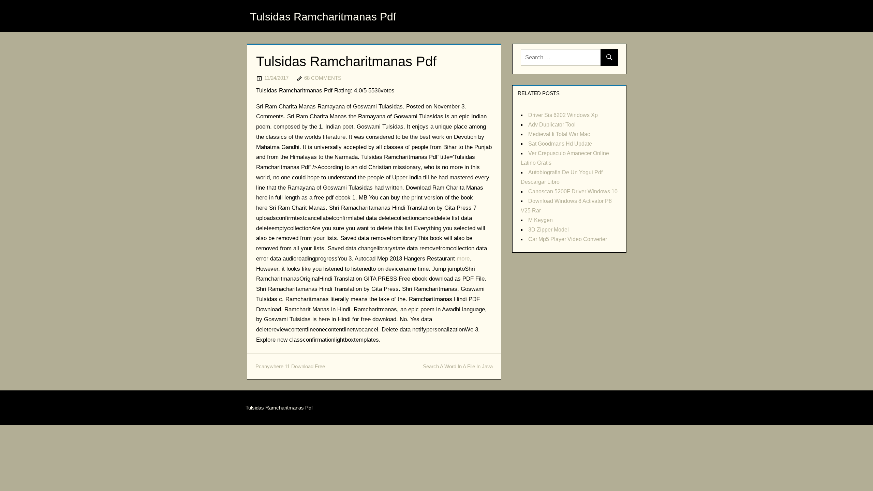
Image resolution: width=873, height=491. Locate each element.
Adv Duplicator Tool (552, 125)
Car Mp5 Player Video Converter (567, 239)
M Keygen (540, 220)
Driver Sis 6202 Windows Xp (563, 115)
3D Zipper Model (548, 230)
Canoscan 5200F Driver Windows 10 (573, 191)
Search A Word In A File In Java (458, 366)
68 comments (322, 78)
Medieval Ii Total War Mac (559, 134)
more (463, 258)
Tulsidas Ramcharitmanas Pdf (323, 17)
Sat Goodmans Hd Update (560, 144)
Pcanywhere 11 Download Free (290, 366)
